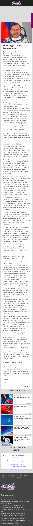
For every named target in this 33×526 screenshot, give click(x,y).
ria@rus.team (8, 503)
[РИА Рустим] (8, 486)
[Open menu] (2, 3)
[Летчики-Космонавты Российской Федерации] (16, 399)
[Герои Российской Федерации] (16, 409)
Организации (5, 477)
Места (13, 477)
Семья (5, 382)
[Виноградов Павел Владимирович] (16, 32)
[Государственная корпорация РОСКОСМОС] (16, 420)
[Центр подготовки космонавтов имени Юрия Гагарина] (16, 441)
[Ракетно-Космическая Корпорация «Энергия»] (16, 430)
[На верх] (2, 475)
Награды (6, 379)
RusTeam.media (9, 499)
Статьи (19, 477)
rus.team (20, 520)
